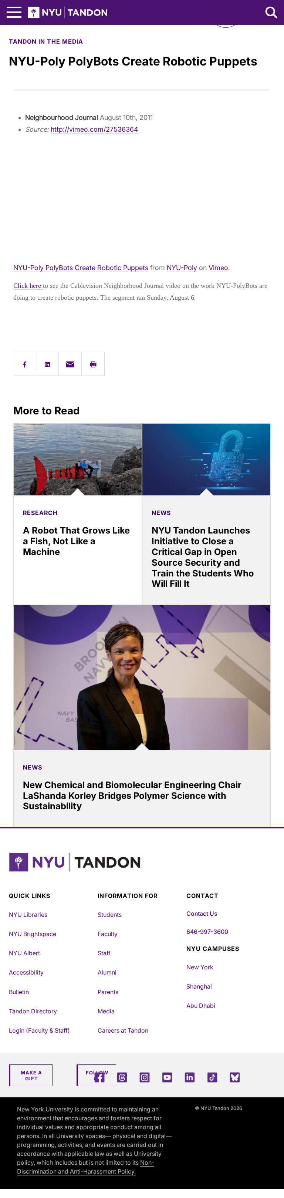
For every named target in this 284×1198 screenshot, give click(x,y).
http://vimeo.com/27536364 (94, 129)
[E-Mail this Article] (70, 364)
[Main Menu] (14, 12)
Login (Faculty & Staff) (39, 1030)
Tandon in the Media (46, 41)
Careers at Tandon (123, 1030)
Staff (104, 953)
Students (110, 914)
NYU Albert (24, 953)
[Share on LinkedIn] (47, 364)
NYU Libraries (28, 914)
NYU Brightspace (32, 934)
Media (106, 1011)
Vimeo (218, 268)
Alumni (107, 972)
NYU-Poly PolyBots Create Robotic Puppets (80, 268)
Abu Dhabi (200, 1005)
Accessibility (26, 972)
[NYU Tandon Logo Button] (140, 871)
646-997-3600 (207, 931)
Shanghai (199, 986)
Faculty (108, 934)
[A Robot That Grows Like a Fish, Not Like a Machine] (78, 460)
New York (199, 967)
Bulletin (19, 992)
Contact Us (201, 913)
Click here (28, 285)
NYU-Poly (182, 268)
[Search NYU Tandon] (272, 13)
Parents (108, 992)
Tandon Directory (33, 1011)
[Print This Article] (93, 364)
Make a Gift (31, 1075)
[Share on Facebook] (24, 364)
